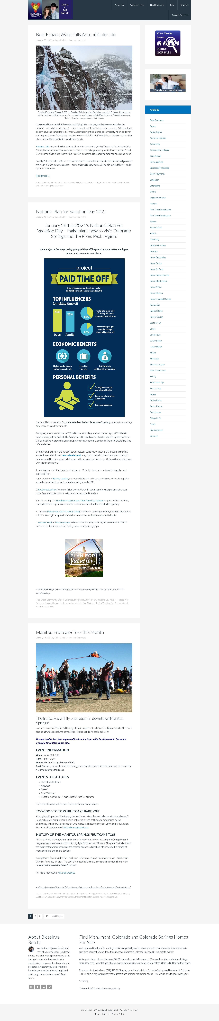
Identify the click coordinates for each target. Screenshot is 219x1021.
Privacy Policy (118, 1014)
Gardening (154, 239)
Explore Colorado (54, 182)
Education (154, 180)
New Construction (158, 370)
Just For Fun (68, 182)
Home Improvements (159, 275)
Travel (90, 182)
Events (50, 893)
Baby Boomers (156, 120)
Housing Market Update (160, 299)
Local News (71, 893)
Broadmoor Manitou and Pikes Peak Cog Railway (79, 500)
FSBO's (153, 233)
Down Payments (157, 174)
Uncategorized (156, 430)
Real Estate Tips (157, 382)
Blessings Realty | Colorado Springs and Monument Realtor (50, 9)
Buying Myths (156, 132)
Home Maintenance (158, 281)
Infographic (79, 600)
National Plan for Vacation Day (100, 603)
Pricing (153, 376)
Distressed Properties (159, 168)
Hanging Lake (42, 146)
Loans (153, 329)
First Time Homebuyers (160, 215)
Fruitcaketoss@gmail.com (76, 827)
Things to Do (80, 182)
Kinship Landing (60, 478)
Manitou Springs (67, 897)
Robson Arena (63, 522)
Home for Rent (156, 269)
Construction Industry (159, 150)
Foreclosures (156, 227)
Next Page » (57, 916)
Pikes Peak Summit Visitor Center (63, 511)
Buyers (153, 126)
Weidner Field (45, 522)
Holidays (154, 251)
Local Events (53, 897)
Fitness (153, 221)
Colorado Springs (43, 603)
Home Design (156, 263)
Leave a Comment (77, 40)
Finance (153, 204)
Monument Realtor (83, 897)
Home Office (155, 287)
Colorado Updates (158, 138)
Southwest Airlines (47, 489)
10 (47, 916)
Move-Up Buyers (157, 364)
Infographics (68, 603)
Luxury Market (156, 347)
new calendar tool (71, 455)
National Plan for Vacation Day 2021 (71, 211)
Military (153, 352)
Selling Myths (156, 400)
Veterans (154, 436)
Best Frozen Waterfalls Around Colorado (76, 34)
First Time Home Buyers (160, 209)
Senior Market (156, 406)
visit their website (66, 872)
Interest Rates (156, 311)
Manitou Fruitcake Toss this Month (70, 632)
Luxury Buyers (156, 341)
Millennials (154, 358)
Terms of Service (102, 1014)
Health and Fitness (158, 245)
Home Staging (156, 293)
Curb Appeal (155, 156)
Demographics (156, 162)
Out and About (121, 603)
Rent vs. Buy (155, 388)
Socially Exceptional (129, 1010)
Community (52, 600)
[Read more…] (42, 175)
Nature (122, 182)
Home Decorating (158, 257)
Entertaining (155, 186)
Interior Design (156, 317)
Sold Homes (155, 412)
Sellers (153, 394)
